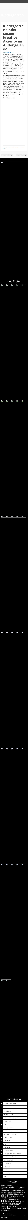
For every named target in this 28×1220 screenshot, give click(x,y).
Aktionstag (10, 1185)
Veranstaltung (21, 1208)
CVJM (5, 1124)
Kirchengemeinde (8, 1150)
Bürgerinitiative (20, 1189)
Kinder (6, 1203)
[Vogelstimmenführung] (18, 805)
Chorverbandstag (4, 1190)
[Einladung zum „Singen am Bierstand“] (8, 805)
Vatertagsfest (13, 1208)
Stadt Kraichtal (7, 1173)
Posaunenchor (7, 1163)
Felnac (23, 1192)
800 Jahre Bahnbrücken (10, 1103)
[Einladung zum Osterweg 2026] (3, 458)
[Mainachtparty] (18, 342)
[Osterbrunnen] (8, 458)
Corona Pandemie (13, 1190)
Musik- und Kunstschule (13, 146)
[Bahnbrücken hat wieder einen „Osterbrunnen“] (13, 689)
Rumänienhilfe (7, 1166)
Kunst (4, 148)
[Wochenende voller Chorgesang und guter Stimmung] (13, 342)
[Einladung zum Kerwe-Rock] (18, 458)
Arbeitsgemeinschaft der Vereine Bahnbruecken (12, 1110)
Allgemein (6, 1107)
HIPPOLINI (13, 1196)
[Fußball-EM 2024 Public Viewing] (23, 574)
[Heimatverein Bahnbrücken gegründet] (3, 342)
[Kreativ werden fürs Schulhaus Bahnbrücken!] (23, 342)
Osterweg (4, 1207)
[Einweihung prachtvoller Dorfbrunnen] (8, 574)
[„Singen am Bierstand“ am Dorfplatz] (23, 458)
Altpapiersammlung (8, 1187)
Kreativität (23, 146)
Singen (20, 1207)
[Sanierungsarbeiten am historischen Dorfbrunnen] (18, 574)
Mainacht (14, 1203)
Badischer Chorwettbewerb (10, 1189)
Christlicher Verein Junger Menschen (13, 1118)
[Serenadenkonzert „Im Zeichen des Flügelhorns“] (23, 921)
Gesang (18, 1194)
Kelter (13, 1201)
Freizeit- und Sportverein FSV (11, 1131)
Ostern (20, 1205)
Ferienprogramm (4, 1194)
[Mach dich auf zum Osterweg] (3, 921)
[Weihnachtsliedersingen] (18, 921)
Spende (23, 1206)
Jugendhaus (7, 1140)
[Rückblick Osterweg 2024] (3, 689)
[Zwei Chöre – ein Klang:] (13, 458)
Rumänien (13, 1206)
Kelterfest (18, 1201)
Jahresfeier (11, 1198)
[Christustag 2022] (8, 1037)
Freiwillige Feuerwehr (9, 1127)
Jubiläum (5, 1200)
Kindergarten (6, 146)
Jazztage (17, 1199)
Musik (19, 1203)
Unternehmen (7, 1176)
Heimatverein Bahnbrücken (11, 1134)
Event (15, 1192)
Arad (17, 1187)
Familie (19, 1192)
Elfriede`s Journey (10, 1192)
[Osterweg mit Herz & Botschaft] (13, 574)
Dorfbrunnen (3, 1192)
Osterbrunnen (14, 1205)
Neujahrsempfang (4, 1205)
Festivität (12, 1194)
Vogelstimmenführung (5, 1210)
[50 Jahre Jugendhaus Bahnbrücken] (3, 574)
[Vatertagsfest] (13, 805)
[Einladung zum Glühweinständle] (23, 689)
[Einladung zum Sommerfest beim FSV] (3, 1037)
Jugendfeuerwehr (8, 1137)
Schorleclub (7, 1169)
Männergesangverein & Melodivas (12, 1153)
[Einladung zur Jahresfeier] (8, 921)
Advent (4, 1185)
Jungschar (6, 1144)
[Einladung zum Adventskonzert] (18, 689)
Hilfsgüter (5, 1195)
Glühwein (22, 1194)
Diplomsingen (21, 1190)
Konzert (9, 1203)
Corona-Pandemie (8, 1121)
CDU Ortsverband (8, 1115)
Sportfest (3, 1208)
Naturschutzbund (8, 1160)
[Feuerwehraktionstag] (23, 805)
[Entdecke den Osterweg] (8, 689)
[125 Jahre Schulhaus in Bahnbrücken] (8, 342)
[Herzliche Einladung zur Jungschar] (3, 805)
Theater (8, 1208)
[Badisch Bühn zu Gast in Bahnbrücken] (13, 921)
